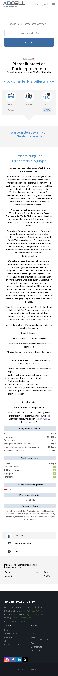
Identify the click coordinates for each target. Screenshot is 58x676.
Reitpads (51, 517)
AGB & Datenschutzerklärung (40, 638)
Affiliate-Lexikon (10, 634)
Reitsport (40, 511)
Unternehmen (37, 630)
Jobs (33, 634)
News (6, 630)
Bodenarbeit (15, 511)
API (5, 641)
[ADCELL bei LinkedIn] (19, 659)
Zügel (26, 514)
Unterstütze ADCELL (12, 645)
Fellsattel (32, 514)
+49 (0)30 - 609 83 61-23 (33, 614)
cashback (32, 519)
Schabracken (43, 517)
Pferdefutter (31, 511)
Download (8, 637)
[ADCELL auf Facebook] (13, 659)
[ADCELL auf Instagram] (7, 659)
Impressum (36, 650)
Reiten (23, 511)
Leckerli (51, 514)
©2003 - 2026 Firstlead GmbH (29, 669)
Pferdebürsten (31, 517)
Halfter (25, 519)
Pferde (8, 511)
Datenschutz (36, 647)
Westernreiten (9, 517)
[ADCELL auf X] (25, 659)
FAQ (33, 643)
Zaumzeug (18, 514)
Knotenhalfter (20, 517)
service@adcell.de (18, 621)
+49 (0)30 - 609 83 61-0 (32, 611)
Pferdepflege (48, 511)
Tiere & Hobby (29, 500)
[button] (29, 42)
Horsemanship (42, 514)
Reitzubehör (9, 514)
